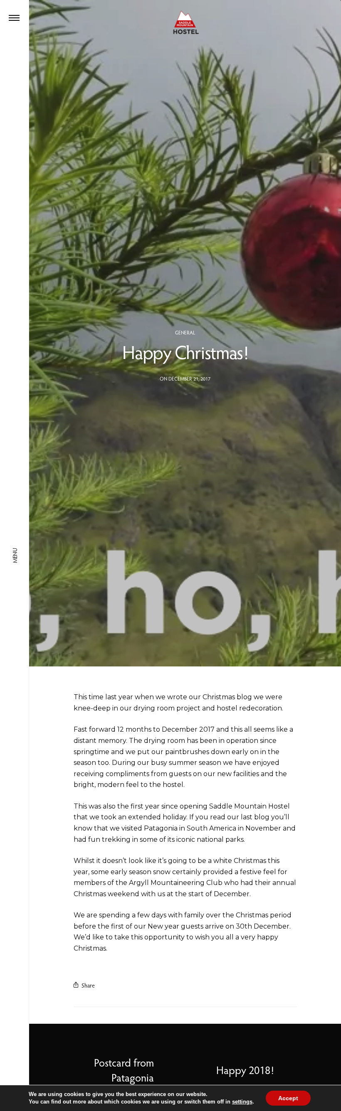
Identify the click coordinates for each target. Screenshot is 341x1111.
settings (242, 1102)
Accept (288, 1098)
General (185, 332)
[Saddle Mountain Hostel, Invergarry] (185, 22)
